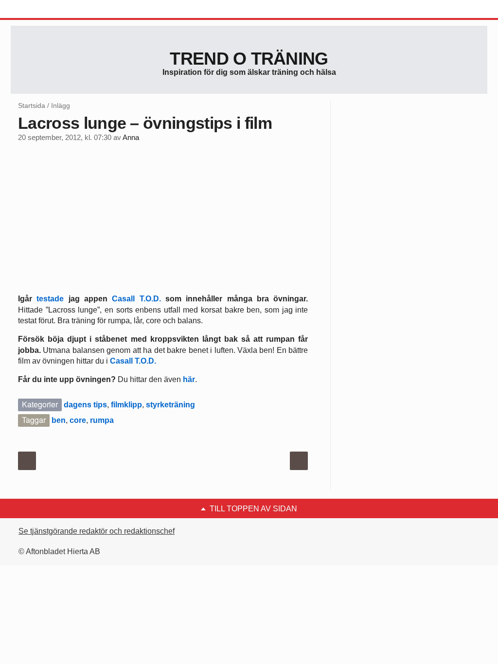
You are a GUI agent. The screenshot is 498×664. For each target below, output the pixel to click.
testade (50, 299)
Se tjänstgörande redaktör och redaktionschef (96, 531)
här (189, 379)
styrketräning (170, 405)
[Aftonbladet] (47, 9)
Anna (131, 137)
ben (59, 420)
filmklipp (126, 405)
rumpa (102, 420)
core (78, 420)
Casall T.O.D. (136, 299)
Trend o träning (249, 59)
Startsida (31, 105)
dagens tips (85, 405)
